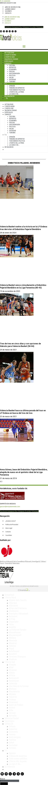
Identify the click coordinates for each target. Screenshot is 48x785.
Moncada (13, 640)
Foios (11, 624)
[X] (13, 31)
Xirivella (12, 715)
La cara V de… (14, 94)
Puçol (11, 648)
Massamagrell (15, 635)
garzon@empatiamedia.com (10, 506)
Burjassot (13, 616)
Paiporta (13, 697)
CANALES (8, 723)
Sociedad (12, 79)
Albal (11, 667)
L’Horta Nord (10, 55)
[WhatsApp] (16, 31)
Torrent (12, 713)
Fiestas (12, 71)
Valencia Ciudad (11, 59)
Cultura (12, 65)
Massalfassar (15, 632)
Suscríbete (8, 11)
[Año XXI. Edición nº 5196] (12, 7)
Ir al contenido (5, 1)
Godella (12, 627)
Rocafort (13, 654)
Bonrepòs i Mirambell (18, 613)
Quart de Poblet (16, 705)
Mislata (12, 694)
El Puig (12, 619)
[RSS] (7, 31)
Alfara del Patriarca (18, 608)
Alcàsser (13, 670)
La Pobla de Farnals (17, 629)
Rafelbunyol (14, 651)
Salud (11, 77)
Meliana (12, 637)
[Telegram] (10, 31)
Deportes (12, 67)
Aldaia (12, 672)
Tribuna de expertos (16, 88)
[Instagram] (4, 31)
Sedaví (12, 707)
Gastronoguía (14, 73)
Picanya (12, 699)
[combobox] (9, 781)
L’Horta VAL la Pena (16, 92)
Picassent (13, 702)
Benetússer (14, 680)
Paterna (12, 646)
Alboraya (13, 603)
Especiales (8, 61)
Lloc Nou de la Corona (18, 686)
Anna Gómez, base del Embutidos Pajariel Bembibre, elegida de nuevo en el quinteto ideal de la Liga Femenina (23, 472)
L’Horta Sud (9, 57)
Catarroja (13, 683)
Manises (12, 688)
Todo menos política (17, 90)
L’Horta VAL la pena (17, 761)
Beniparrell (14, 678)
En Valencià (9, 96)
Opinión (12, 86)
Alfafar (12, 675)
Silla (11, 710)
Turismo (12, 81)
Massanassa (14, 691)
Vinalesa (12, 659)
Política (12, 75)
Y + (5, 84)
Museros (13, 643)
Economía (12, 69)
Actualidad (9, 53)
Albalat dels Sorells (18, 600)
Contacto (8, 13)
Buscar (6, 98)
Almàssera (13, 611)
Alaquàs (12, 664)
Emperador (14, 621)
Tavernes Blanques (17, 656)
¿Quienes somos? (10, 9)
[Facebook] (1, 31)
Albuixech (13, 605)
